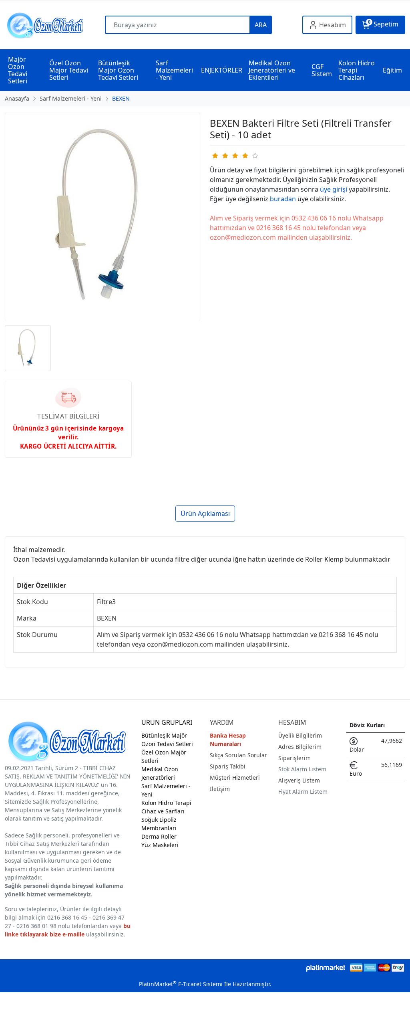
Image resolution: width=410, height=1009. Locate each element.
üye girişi (333, 189)
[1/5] (215, 155)
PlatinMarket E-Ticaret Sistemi (181, 984)
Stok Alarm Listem (302, 769)
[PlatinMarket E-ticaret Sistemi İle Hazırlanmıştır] (325, 967)
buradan (283, 198)
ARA (261, 24)
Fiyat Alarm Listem (303, 791)
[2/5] (220, 155)
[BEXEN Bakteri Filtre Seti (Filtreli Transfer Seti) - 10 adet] (102, 216)
